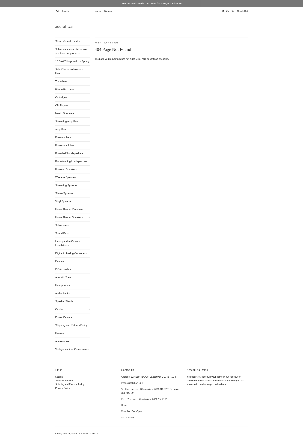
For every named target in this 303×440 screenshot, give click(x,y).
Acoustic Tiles (63, 277)
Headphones (62, 285)
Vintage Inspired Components (72, 349)
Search (59, 376)
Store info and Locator (67, 41)
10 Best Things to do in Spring (72, 61)
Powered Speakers (66, 169)
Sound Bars (61, 233)
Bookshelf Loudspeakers (69, 153)
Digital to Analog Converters (71, 253)
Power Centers (63, 317)
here (144, 59)
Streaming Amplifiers (66, 121)
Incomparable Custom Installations (67, 243)
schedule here (218, 384)
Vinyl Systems (63, 201)
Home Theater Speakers (72, 217)
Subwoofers (62, 225)
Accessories (62, 341)
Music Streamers (64, 113)
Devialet (60, 261)
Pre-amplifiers (63, 137)
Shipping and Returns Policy (71, 325)
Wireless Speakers (65, 177)
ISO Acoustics (63, 269)
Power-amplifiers (64, 145)
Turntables (61, 81)
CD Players (61, 105)
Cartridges (61, 97)
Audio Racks (62, 293)
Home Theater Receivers (69, 209)
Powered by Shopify (89, 433)
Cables (72, 309)
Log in (98, 11)
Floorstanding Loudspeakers (71, 161)
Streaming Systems (66, 185)
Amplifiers (60, 129)
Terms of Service (64, 380)
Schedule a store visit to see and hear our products (71, 51)
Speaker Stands (64, 301)
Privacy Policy (62, 388)
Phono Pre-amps (64, 89)
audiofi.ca (64, 26)
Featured (60, 333)
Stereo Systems (64, 193)
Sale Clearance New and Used (69, 71)
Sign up (108, 11)
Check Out (242, 11)
